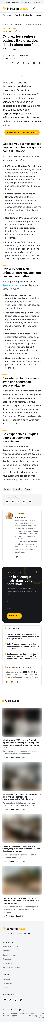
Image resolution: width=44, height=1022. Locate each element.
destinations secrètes (13, 285)
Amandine (10, 55)
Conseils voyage (9, 955)
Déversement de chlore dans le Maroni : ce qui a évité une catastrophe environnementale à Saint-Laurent (21, 797)
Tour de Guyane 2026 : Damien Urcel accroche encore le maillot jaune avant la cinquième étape (20, 900)
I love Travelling (33, 1014)
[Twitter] (17, 557)
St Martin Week (7, 24)
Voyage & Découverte (16, 31)
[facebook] (5, 1000)
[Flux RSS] (17, 682)
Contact (6, 987)
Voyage (28, 489)
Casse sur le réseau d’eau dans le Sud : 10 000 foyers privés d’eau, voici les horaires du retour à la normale (21, 848)
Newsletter (28, 2)
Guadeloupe (7, 959)
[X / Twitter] (12, 682)
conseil (6, 489)
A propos (6, 979)
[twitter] (10, 1000)
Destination (17, 489)
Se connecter (37, 2)
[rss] (21, 1000)
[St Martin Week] (15, 8)
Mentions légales (14, 1014)
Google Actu (9, 677)
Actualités (18, 24)
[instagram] (15, 1000)
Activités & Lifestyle (10, 947)
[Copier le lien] (39, 63)
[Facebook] (7, 682)
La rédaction (8, 983)
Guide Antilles (8, 963)
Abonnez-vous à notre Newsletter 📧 (22, 132)
